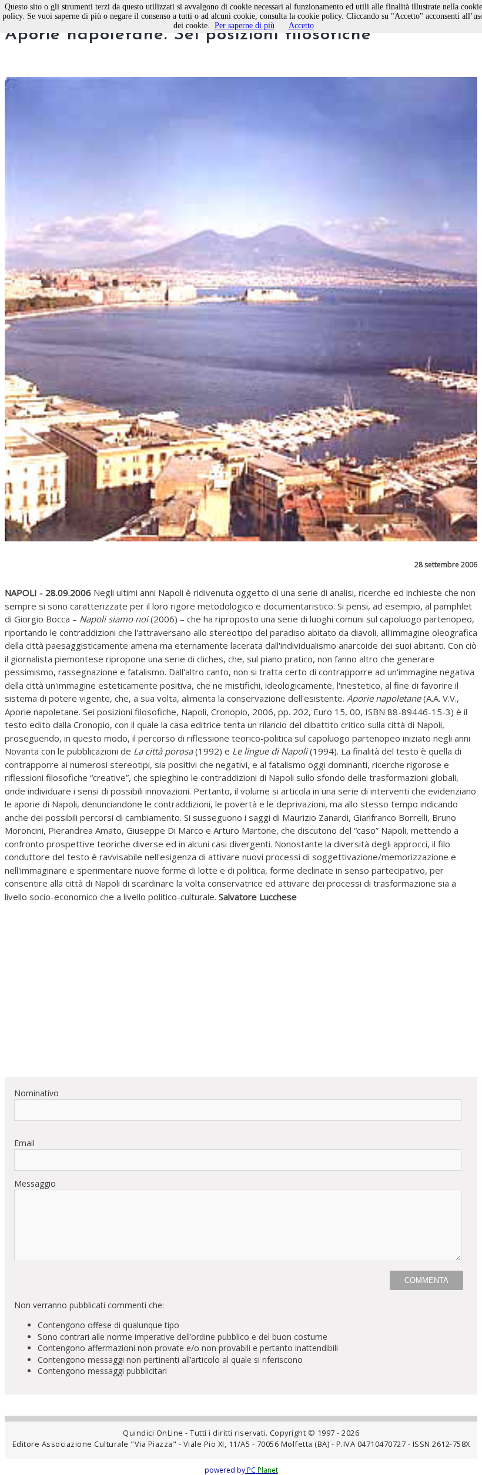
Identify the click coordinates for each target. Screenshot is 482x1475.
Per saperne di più (245, 25)
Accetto (301, 25)
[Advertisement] (241, 985)
